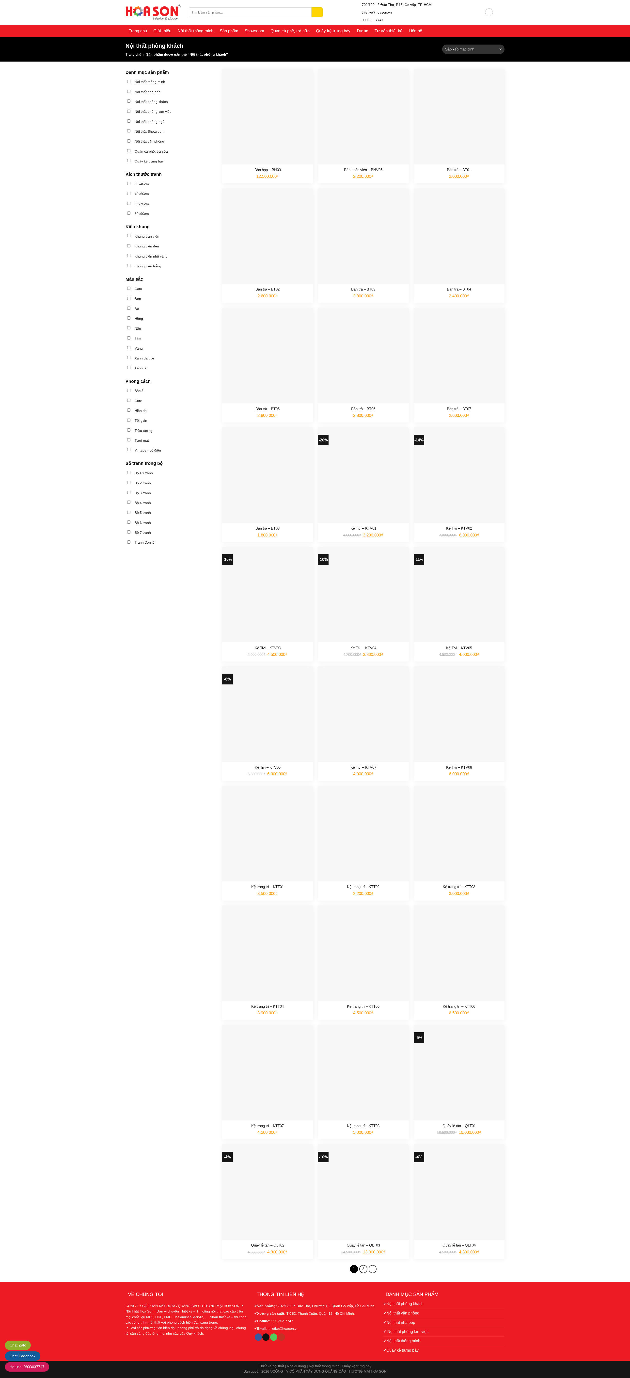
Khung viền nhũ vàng (151, 256)
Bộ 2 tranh (143, 483)
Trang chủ (138, 31)
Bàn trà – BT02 (267, 289)
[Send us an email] (265, 1337)
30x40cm (142, 184)
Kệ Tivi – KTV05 (459, 648)
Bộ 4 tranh (143, 503)
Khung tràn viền (147, 236)
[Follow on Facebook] (258, 1337)
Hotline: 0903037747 (27, 1367)
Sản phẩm (229, 31)
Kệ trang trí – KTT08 (363, 1126)
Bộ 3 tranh (143, 493)
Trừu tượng (143, 431)
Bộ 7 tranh (143, 533)
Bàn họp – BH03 (267, 170)
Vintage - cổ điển (148, 450)
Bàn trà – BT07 (459, 409)
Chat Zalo (18, 1345)
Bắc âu (140, 391)
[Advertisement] (170, 592)
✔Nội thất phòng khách (403, 1304)
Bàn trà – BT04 (459, 289)
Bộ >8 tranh (144, 473)
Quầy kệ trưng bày (333, 31)
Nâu (138, 328)
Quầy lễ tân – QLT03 (363, 1245)
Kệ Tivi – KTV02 (459, 528)
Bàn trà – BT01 (459, 170)
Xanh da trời (144, 358)
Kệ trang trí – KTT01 (267, 887)
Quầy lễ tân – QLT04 (459, 1245)
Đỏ (137, 309)
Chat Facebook (23, 1356)
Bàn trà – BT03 (363, 289)
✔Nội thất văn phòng (401, 1313)
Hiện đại (141, 411)
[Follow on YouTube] (281, 1337)
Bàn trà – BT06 (363, 409)
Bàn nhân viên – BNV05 (363, 170)
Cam (138, 289)
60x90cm (142, 214)
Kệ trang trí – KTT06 (459, 1006)
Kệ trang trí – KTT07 (267, 1126)
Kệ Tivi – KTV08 (459, 767)
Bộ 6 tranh (143, 523)
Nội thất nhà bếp (147, 92)
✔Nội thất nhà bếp (399, 1322)
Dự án (362, 31)
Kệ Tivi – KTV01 (363, 528)
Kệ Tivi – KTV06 (268, 767)
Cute (138, 401)
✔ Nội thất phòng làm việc (405, 1331)
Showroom (254, 31)
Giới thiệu (162, 31)
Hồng (139, 319)
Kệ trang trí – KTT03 (459, 887)
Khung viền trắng (148, 266)
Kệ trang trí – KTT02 (363, 887)
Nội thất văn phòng (149, 141)
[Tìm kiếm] (317, 12)
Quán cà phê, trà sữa (290, 31)
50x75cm (142, 204)
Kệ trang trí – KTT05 (363, 1006)
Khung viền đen (147, 246)
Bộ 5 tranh (143, 513)
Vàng (139, 348)
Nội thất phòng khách (151, 102)
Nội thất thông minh (195, 31)
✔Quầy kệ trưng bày (401, 1350)
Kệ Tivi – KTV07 (363, 767)
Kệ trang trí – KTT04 (267, 1006)
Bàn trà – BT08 (267, 528)
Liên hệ (415, 31)
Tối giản (141, 420)
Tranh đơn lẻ (145, 542)
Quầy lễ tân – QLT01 (459, 1126)
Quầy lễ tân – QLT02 (267, 1245)
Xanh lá (140, 368)
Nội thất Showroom (149, 131)
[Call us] (273, 1337)
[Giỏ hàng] (498, 12)
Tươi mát (142, 440)
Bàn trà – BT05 (267, 409)
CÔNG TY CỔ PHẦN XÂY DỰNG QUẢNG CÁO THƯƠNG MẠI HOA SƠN (330, 1371)
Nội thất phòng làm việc (153, 111)
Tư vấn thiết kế (388, 31)
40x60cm (142, 194)
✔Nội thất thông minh (401, 1341)
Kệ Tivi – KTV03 (268, 648)
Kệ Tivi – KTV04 (363, 648)
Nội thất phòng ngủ (149, 122)
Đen (138, 299)
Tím (138, 338)
